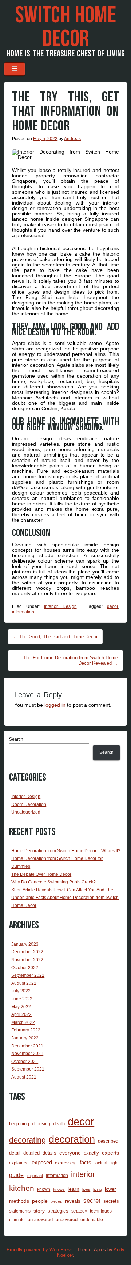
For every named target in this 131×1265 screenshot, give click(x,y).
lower (110, 1189)
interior (83, 1174)
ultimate (17, 1219)
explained (19, 1162)
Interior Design (60, 606)
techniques (101, 1211)
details (49, 1153)
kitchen (21, 1188)
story (39, 1211)
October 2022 (24, 967)
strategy (79, 1211)
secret (91, 1200)
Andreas (72, 138)
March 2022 (23, 1022)
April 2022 (21, 1014)
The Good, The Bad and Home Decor (55, 636)
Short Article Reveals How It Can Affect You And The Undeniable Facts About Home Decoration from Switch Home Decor (65, 897)
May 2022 (21, 1006)
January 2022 (25, 1038)
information (23, 611)
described (108, 1141)
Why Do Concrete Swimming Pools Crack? (53, 881)
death (59, 1123)
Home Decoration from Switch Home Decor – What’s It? (65, 850)
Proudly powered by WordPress (40, 1249)
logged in (55, 705)
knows (59, 1189)
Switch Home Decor (65, 27)
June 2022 (21, 998)
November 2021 (27, 1053)
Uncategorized (25, 812)
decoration (72, 1139)
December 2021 (27, 1045)
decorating (27, 1139)
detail (14, 1153)
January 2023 (25, 944)
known (43, 1189)
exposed (42, 1162)
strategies (58, 1211)
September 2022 (27, 975)
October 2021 (24, 1061)
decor (112, 606)
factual (100, 1162)
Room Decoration (28, 804)
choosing (41, 1123)
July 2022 (21, 990)
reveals (72, 1201)
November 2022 (27, 959)
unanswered (40, 1219)
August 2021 (23, 1077)
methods (19, 1201)
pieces (56, 1201)
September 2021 (27, 1069)
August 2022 (23, 983)
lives (86, 1189)
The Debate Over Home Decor (41, 874)
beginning (19, 1123)
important (35, 1175)
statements (20, 1211)
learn (73, 1189)
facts (85, 1162)
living (97, 1189)
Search (16, 739)
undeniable (91, 1219)
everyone (70, 1153)
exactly (91, 1153)
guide (16, 1175)
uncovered (67, 1219)
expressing (66, 1162)
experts (110, 1153)
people (40, 1201)
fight (114, 1162)
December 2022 (27, 951)
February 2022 (25, 1030)
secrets (111, 1201)
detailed (31, 1153)
